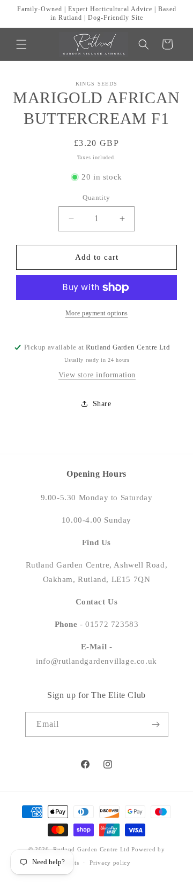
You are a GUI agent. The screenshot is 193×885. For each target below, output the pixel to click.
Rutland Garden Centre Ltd (91, 849)
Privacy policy (110, 862)
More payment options (96, 313)
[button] (21, 44)
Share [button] (102, 404)
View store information (97, 375)
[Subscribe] (156, 724)
